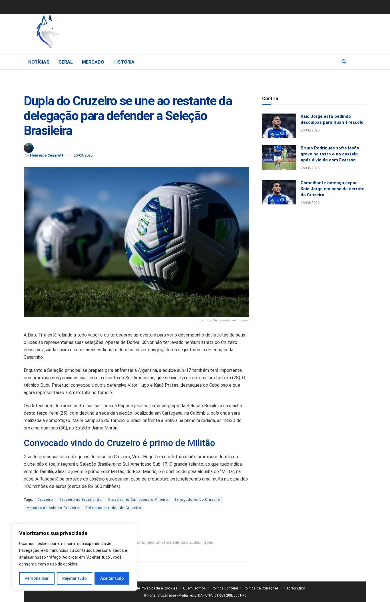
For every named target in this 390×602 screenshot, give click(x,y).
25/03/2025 (83, 155)
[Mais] (361, 61)
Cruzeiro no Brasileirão (80, 500)
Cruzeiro (45, 500)
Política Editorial (225, 588)
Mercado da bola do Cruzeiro (53, 508)
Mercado (93, 62)
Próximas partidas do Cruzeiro (113, 508)
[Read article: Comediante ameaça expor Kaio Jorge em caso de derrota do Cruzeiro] (279, 192)
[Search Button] (344, 62)
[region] (74, 557)
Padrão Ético (294, 588)
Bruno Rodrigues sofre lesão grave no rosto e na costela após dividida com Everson (330, 154)
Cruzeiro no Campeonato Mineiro (138, 500)
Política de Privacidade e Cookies (150, 588)
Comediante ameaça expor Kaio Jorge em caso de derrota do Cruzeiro (333, 188)
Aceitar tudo (112, 578)
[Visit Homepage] (78, 32)
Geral (66, 62)
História (123, 62)
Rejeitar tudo (74, 578)
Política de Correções (261, 588)
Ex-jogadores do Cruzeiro (197, 500)
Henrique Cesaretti (47, 155)
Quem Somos (194, 588)
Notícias (38, 62)
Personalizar (37, 578)
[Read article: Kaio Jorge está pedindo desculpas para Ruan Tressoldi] (279, 125)
